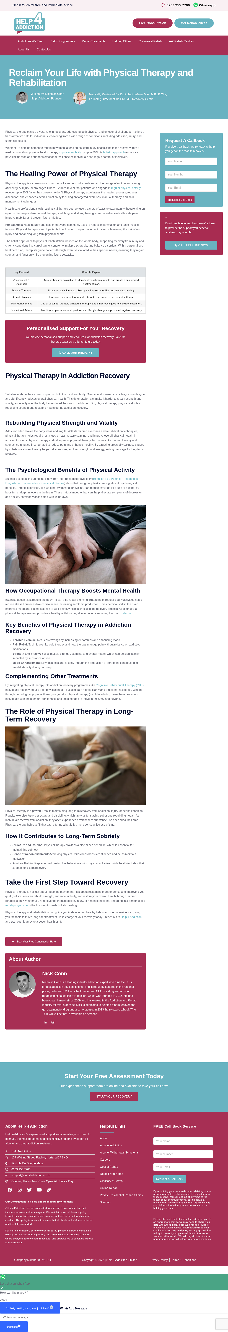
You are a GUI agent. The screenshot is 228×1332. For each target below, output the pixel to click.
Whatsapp (207, 5)
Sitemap (105, 1202)
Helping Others (121, 41)
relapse (126, 613)
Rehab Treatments (93, 41)
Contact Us (44, 49)
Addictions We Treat (30, 41)
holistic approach (114, 152)
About (103, 1138)
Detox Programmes (62, 41)
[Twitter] (29, 1189)
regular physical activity (125, 188)
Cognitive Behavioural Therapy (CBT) (120, 685)
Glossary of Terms (111, 1180)
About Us (24, 49)
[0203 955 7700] (163, 5)
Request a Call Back (180, 199)
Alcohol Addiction (111, 1145)
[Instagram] (53, 1022)
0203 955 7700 (178, 5)
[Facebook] (9, 1189)
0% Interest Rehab (150, 41)
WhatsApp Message (73, 1308)
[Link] (49, 1189)
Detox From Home (111, 1173)
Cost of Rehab (109, 1166)
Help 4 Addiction (131, 916)
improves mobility (69, 152)
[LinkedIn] (45, 1022)
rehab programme (16, 905)
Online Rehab (109, 1188)
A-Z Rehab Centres (181, 41)
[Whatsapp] (195, 5)
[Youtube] (39, 1189)
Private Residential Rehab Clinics (121, 1195)
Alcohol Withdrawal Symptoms (119, 1152)
